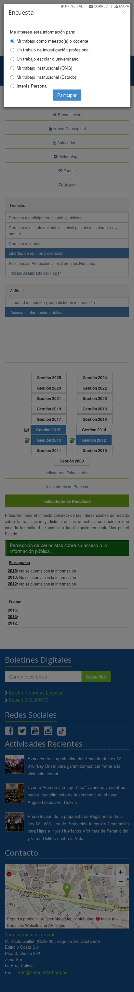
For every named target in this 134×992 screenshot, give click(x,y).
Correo (100, 6)
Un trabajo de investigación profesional (53, 50)
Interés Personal (32, 86)
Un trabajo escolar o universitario (47, 59)
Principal (73, 6)
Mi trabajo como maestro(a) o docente (52, 41)
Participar (67, 95)
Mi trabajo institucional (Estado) (46, 77)
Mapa (123, 6)
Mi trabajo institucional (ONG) (44, 68)
